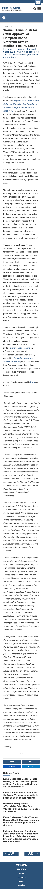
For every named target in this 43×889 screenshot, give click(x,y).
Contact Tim (21, 865)
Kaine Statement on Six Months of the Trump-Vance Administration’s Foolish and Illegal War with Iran (20, 795)
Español (21, 885)
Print (12, 762)
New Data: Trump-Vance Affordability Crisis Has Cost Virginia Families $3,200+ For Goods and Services (21, 807)
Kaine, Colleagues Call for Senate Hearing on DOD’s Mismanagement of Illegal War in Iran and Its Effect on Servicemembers (20, 783)
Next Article (31, 854)
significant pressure (20, 348)
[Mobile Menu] (39, 8)
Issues (21, 881)
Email (31, 762)
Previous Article (11, 854)
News (21, 873)
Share (13, 766)
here (32, 382)
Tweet (32, 766)
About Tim (21, 869)
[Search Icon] (35, 8)
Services (21, 877)
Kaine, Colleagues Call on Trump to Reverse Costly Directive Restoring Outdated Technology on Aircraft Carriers (21, 821)
